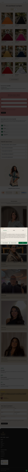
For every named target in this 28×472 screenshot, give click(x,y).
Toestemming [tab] (5, 230)
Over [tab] (23, 230)
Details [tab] (14, 230)
